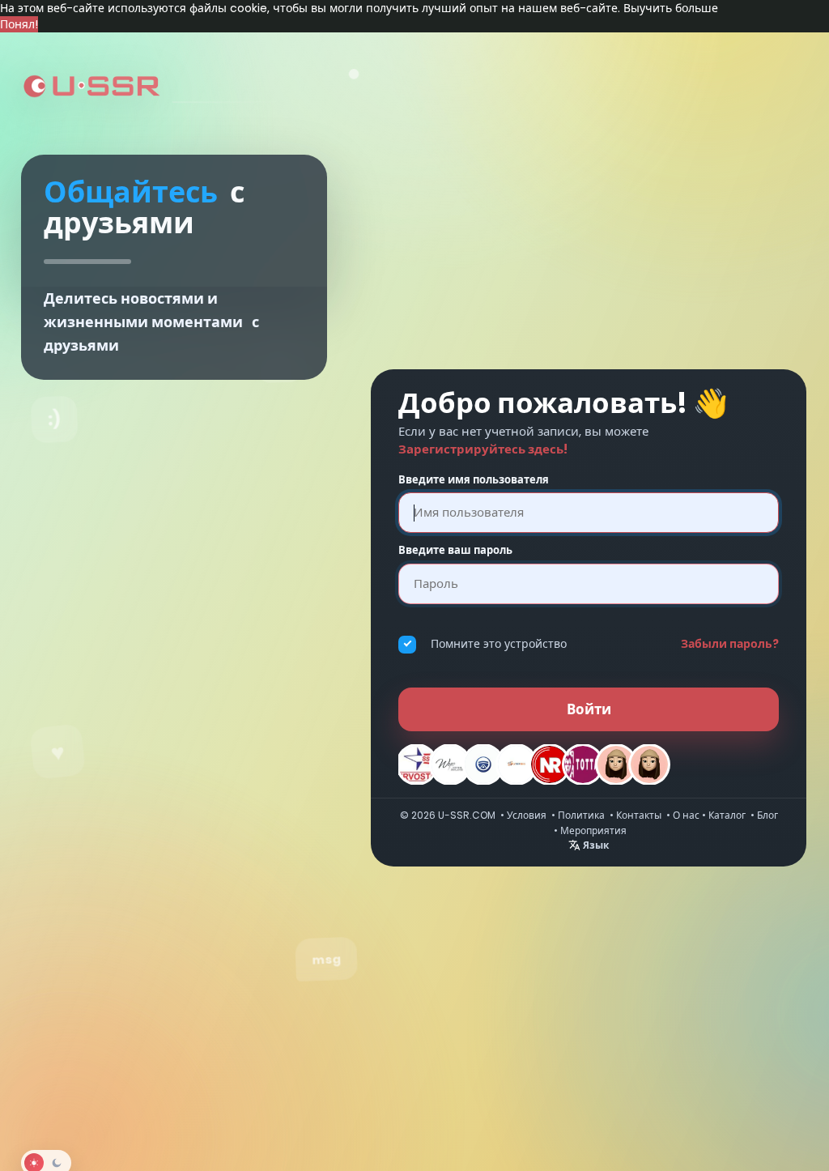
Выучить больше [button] (670, 8)
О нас (686, 815)
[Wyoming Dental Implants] (450, 764)
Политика (581, 815)
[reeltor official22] (649, 764)
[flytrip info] (516, 764)
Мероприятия (593, 830)
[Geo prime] (483, 764)
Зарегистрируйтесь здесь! (483, 449)
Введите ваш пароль (455, 550)
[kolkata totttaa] (583, 764)
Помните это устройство (499, 644)
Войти (589, 709)
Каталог (727, 815)
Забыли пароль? (730, 644)
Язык (594, 845)
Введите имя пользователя (473, 480)
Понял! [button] (19, 24)
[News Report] (549, 764)
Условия (526, 815)
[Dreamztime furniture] (616, 764)
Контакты (638, 815)
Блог (767, 815)
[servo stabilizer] (417, 764)
